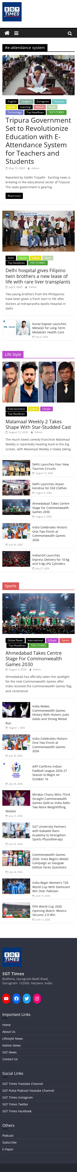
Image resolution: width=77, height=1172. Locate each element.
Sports (65, 640)
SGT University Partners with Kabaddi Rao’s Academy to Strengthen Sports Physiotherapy (49, 833)
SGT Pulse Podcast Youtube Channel (28, 1090)
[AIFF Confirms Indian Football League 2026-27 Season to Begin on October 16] (16, 764)
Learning (25, 107)
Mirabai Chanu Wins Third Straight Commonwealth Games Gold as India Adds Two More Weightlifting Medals (38, 802)
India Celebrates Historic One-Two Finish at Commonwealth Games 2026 (50, 533)
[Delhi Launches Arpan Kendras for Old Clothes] (16, 482)
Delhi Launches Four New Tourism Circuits (50, 466)
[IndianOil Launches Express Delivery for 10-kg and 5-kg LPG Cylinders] (16, 553)
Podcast (7, 1135)
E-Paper (7, 1149)
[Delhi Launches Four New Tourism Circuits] (16, 462)
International (35, 640)
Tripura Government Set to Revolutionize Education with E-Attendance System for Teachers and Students (38, 140)
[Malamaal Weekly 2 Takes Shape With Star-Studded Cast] (38, 364)
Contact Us (10, 1059)
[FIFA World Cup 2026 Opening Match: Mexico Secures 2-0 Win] (16, 904)
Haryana (59, 101)
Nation (40, 107)
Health (23, 258)
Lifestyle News (12, 1038)
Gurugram (43, 101)
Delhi (11, 258)
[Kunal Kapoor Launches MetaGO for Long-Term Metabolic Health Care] (16, 322)
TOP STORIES (56, 112)
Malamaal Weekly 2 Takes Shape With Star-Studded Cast (38, 424)
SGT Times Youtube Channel (22, 1084)
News (52, 107)
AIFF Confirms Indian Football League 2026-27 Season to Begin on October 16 (49, 772)
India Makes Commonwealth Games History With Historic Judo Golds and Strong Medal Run (37, 714)
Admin (35, 168)
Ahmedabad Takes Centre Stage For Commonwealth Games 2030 (50, 507)
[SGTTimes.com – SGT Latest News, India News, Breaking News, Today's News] (7, 33)
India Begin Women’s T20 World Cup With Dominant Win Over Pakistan (51, 887)
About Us (8, 1032)
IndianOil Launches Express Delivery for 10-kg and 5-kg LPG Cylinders (50, 559)
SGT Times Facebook (16, 1111)
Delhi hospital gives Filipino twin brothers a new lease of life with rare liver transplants (38, 276)
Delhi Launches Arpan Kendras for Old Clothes (49, 486)
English (12, 101)
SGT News (9, 1052)
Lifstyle (46, 409)
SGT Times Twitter (15, 1104)
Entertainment (16, 409)
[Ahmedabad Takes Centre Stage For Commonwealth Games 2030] (16, 502)
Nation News (11, 1045)
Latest (11, 107)
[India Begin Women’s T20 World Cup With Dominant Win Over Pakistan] (16, 881)
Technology (14, 112)
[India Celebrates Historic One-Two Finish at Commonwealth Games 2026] (16, 525)
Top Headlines (35, 112)
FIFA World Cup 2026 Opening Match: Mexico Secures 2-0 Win (49, 910)
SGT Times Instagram (17, 1097)
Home (6, 1025)
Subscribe (9, 1142)
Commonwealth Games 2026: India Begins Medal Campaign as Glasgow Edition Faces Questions (50, 861)
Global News (15, 640)
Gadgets (26, 101)
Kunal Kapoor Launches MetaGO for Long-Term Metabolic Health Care (49, 328)
